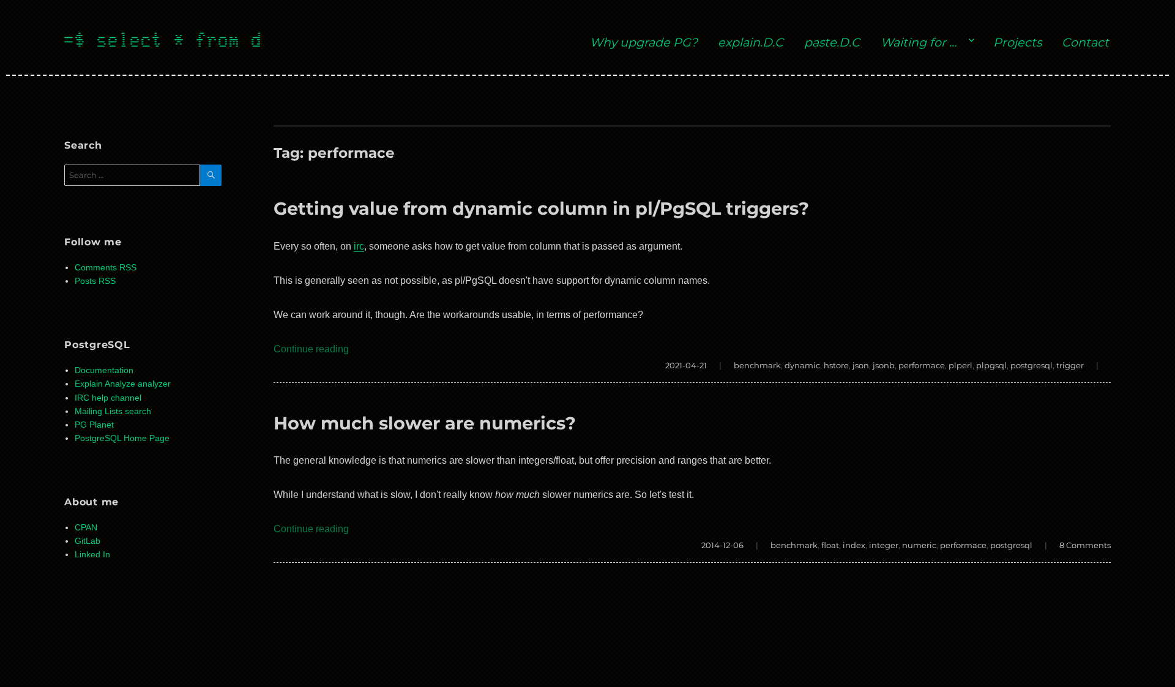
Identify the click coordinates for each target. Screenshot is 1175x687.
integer (883, 545)
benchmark (757, 365)
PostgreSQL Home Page (122, 438)
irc (359, 246)
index (854, 545)
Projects (1017, 42)
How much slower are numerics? (425, 423)
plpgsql (991, 365)
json (860, 365)
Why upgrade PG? (644, 42)
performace (921, 365)
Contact (1085, 42)
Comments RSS (105, 267)
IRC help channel (108, 398)
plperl (960, 365)
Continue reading (311, 349)
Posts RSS (95, 281)
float (830, 545)
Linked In (92, 554)
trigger (1070, 365)
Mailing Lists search (113, 411)
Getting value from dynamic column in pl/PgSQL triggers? (541, 208)
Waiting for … (919, 42)
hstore (836, 365)
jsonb (884, 365)
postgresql (1031, 365)
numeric (919, 545)
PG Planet (94, 424)
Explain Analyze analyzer (123, 383)
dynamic (802, 365)
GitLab (87, 541)
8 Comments (1085, 545)
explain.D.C (750, 42)
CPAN (86, 527)
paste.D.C (832, 42)
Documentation (104, 370)
